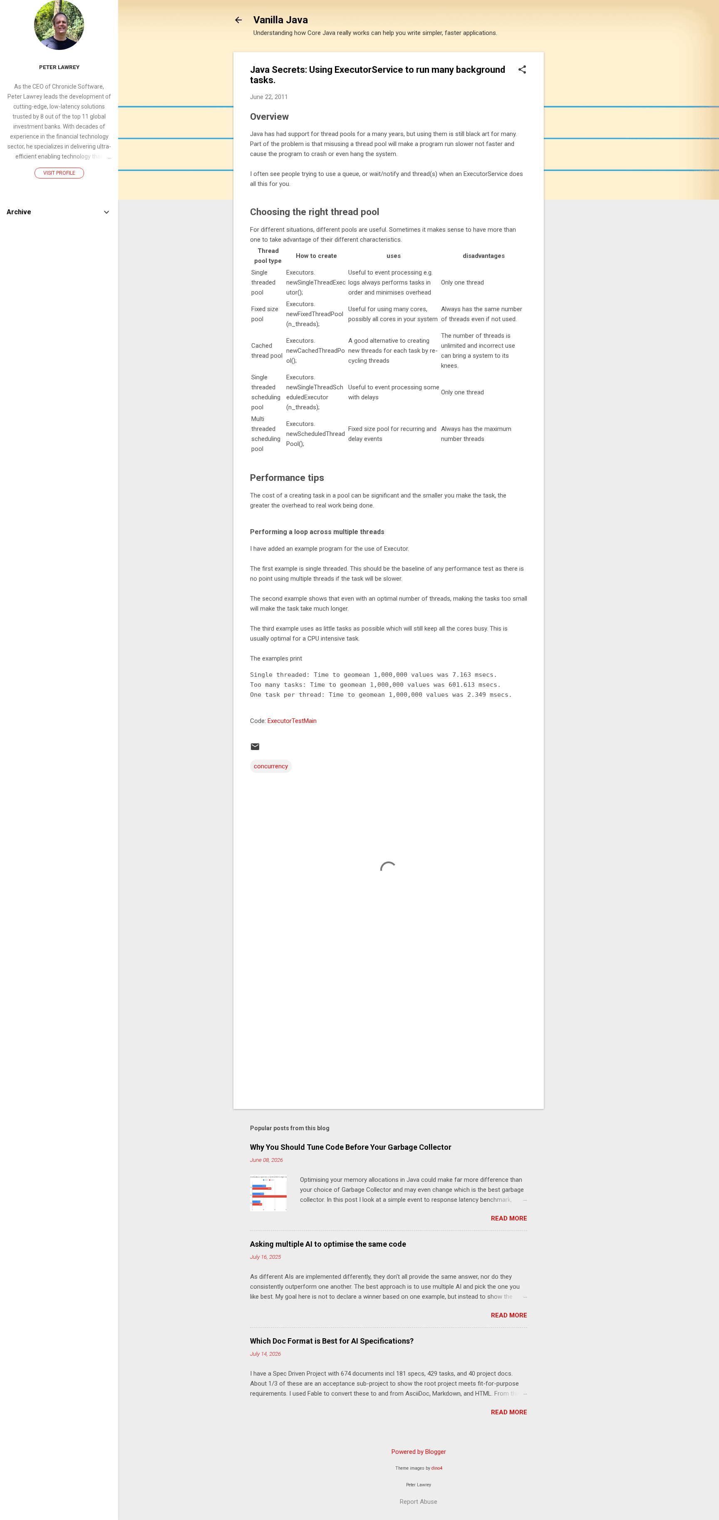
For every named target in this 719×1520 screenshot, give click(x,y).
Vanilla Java (280, 20)
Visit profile (59, 173)
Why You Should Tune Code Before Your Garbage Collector (350, 1147)
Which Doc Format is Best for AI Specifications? (332, 1341)
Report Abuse (418, 1501)
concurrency (271, 766)
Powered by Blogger (419, 1452)
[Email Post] (255, 749)
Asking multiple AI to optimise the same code (328, 1244)
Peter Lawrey (59, 67)
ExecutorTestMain (292, 721)
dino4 (436, 1468)
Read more (509, 1218)
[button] (522, 70)
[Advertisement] (577, 177)
